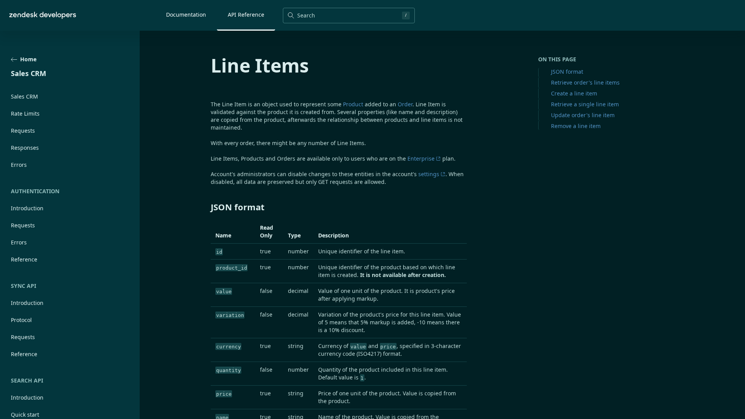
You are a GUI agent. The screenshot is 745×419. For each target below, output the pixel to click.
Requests (23, 130)
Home (28, 59)
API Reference (246, 14)
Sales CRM (24, 96)
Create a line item (574, 93)
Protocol (21, 320)
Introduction (27, 208)
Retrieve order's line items (585, 82)
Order (405, 104)
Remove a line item (576, 126)
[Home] (43, 15)
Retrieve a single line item (585, 104)
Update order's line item (583, 115)
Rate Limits (25, 113)
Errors (19, 164)
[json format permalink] (207, 206)
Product (353, 104)
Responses (25, 147)
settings (428, 174)
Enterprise (421, 158)
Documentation (186, 14)
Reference (24, 259)
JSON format (567, 71)
